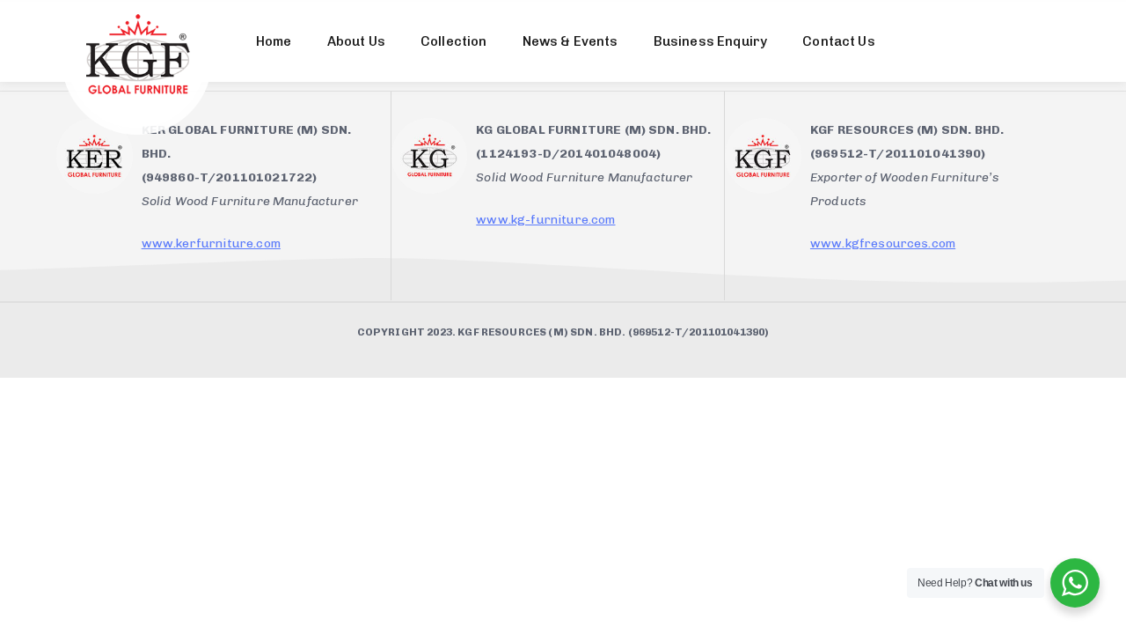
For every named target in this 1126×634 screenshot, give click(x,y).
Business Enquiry (711, 41)
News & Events (570, 41)
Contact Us (838, 41)
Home (274, 41)
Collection (453, 41)
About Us (356, 41)
